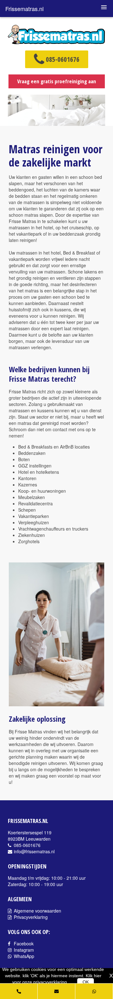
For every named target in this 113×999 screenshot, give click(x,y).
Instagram (23, 950)
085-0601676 (61, 59)
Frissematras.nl (24, 8)
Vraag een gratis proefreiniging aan (56, 81)
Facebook (23, 943)
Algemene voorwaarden (37, 911)
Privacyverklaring (30, 917)
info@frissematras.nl (34, 851)
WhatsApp (23, 956)
